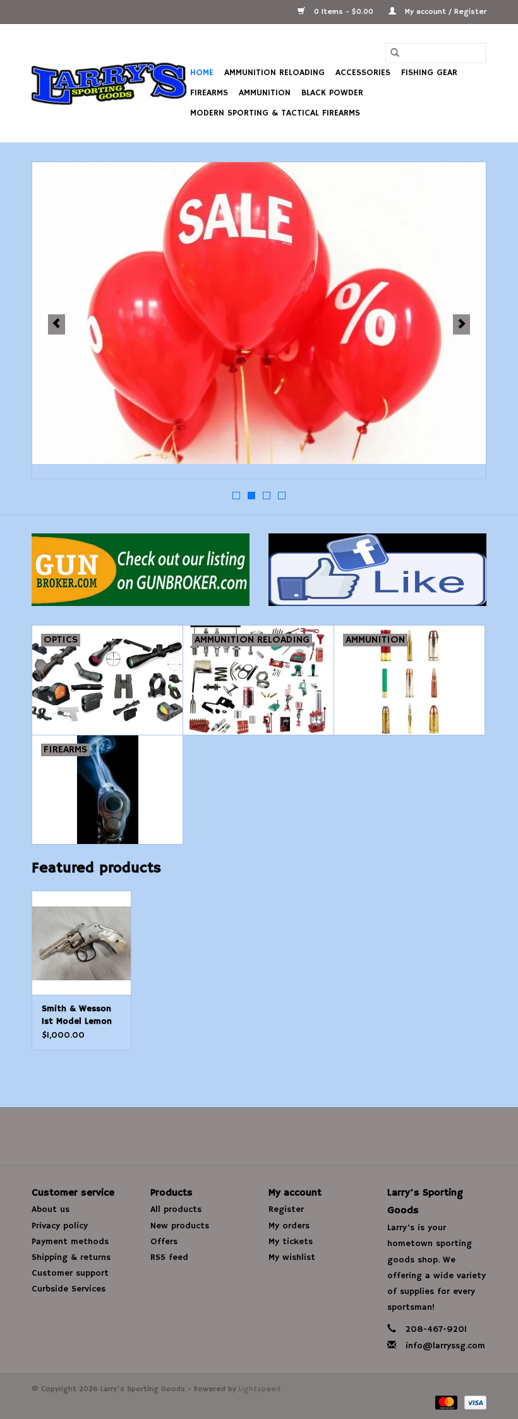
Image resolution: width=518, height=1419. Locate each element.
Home (202, 72)
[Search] (394, 53)
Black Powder (332, 92)
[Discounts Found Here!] (259, 313)
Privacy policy (60, 1226)
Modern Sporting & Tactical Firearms (275, 113)
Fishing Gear (429, 72)
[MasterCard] (445, 1402)
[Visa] (473, 1402)
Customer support (70, 1273)
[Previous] (56, 324)
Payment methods (70, 1241)
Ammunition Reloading (274, 72)
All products (176, 1209)
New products (179, 1226)
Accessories (362, 72)
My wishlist (291, 1257)
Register (286, 1209)
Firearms (209, 92)
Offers (164, 1241)
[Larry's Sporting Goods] (109, 83)
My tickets (290, 1241)
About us (50, 1209)
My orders (289, 1226)
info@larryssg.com (445, 1345)
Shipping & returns (71, 1257)
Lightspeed (259, 1389)
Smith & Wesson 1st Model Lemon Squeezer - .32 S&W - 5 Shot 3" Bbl (77, 1015)
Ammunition (265, 92)
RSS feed (169, 1257)
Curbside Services (68, 1289)
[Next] (461, 324)
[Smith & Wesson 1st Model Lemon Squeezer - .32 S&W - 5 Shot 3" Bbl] (81, 943)
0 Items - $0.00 (343, 11)
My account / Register (444, 11)
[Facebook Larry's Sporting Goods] (259, 1136)
